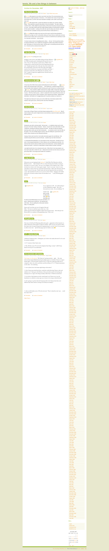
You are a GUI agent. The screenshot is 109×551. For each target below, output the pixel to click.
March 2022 (71, 201)
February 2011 (72, 408)
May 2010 (71, 423)
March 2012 (71, 386)
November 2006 (72, 494)
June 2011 (71, 402)
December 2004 (72, 508)
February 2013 (72, 368)
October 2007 (72, 476)
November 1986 (72, 516)
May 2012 (71, 383)
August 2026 (72, 111)
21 (74, 540)
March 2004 (71, 511)
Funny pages (79, 39)
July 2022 (71, 194)
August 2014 (72, 337)
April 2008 (71, 466)
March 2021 (71, 221)
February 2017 (72, 287)
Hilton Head (52, 13)
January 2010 (72, 430)
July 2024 (71, 154)
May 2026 (71, 116)
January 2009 (72, 450)
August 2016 (72, 297)
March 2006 (71, 504)
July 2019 (71, 251)
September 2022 (72, 191)
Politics (50, 255)
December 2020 (72, 226)
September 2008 (72, 457)
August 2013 (72, 358)
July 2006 (71, 499)
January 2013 (72, 369)
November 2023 (72, 167)
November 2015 (72, 312)
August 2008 (72, 459)
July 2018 (71, 265)
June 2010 (71, 422)
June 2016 (71, 300)
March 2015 (71, 326)
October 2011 (72, 395)
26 (72, 542)
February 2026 (72, 122)
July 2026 (71, 113)
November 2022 (72, 187)
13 (73, 538)
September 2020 (72, 231)
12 (72, 538)
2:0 (26, 121)
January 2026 (72, 123)
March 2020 (71, 240)
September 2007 (72, 477)
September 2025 (72, 130)
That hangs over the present (30, 258)
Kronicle (71, 64)
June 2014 (71, 341)
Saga (44, 53)
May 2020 (71, 238)
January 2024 (72, 164)
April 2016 (71, 304)
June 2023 (71, 176)
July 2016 (71, 299)
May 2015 (71, 322)
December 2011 (72, 391)
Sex (70, 45)
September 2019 (72, 248)
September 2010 (72, 417)
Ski (70, 76)
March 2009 (71, 447)
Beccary (78, 548)
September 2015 (72, 316)
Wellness (71, 86)
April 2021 (71, 219)
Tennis (70, 24)
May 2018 (71, 268)
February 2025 (72, 142)
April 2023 (71, 179)
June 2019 (71, 253)
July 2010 (71, 420)
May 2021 (71, 218)
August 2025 (72, 132)
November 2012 (72, 373)
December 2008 (72, 452)
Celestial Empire (72, 55)
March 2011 (71, 407)
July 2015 (71, 319)
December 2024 (72, 145)
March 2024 (71, 160)
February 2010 (72, 428)
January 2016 (72, 309)
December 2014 (72, 331)
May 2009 (71, 444)
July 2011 (71, 400)
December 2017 (72, 273)
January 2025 (72, 143)
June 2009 (71, 442)
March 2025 (71, 140)
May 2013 (71, 363)
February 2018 (72, 272)
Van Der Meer (29, 52)
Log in (70, 523)
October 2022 (72, 189)
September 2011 (72, 396)
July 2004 (71, 509)
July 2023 (71, 174)
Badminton (71, 52)
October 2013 (72, 354)
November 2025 (72, 127)
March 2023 (71, 181)
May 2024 (71, 157)
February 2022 (72, 202)
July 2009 (71, 440)
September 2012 (72, 376)
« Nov (70, 545)
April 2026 (71, 118)
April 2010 (71, 425)
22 (76, 540)
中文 (70, 87)
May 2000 (71, 514)
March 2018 (71, 270)
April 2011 (71, 405)
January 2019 (72, 258)
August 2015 (72, 317)
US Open (72, 46)
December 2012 (72, 371)
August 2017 (72, 278)
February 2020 (72, 241)
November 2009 (72, 434)
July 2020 (71, 235)
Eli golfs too (29, 218)
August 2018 (72, 263)
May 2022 (71, 197)
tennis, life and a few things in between (39, 4)
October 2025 (72, 128)
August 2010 (72, 418)
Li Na (83, 41)
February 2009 (72, 449)
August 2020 (72, 233)
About (70, 21)
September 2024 (72, 150)
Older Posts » (27, 298)
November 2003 (72, 513)
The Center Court (31, 12)
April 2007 (71, 486)
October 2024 (72, 149)
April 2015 (71, 324)
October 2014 (72, 334)
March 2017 (71, 285)
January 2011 (72, 410)
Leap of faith (29, 158)
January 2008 (72, 471)
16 (77, 538)
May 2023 (71, 177)
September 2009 (72, 437)
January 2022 (72, 204)
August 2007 (72, 479)
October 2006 (72, 496)
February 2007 (72, 489)
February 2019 (72, 256)
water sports (72, 84)
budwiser (43, 162)
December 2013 (72, 351)
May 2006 (71, 503)
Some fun (71, 77)
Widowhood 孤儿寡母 (32, 80)
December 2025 (72, 125)
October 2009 (72, 435)
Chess (74, 39)
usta (78, 46)
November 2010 (72, 413)
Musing (70, 65)
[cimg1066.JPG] (28, 56)
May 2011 (71, 403)
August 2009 (72, 439)
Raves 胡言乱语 (72, 33)
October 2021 (72, 209)
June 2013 (71, 361)
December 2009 (72, 432)
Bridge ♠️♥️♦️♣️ (73, 54)
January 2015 (72, 329)
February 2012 (72, 388)
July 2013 (71, 359)
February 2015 (72, 327)
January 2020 (72, 243)
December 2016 (72, 290)
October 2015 (72, 314)
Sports (44, 13)
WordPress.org (72, 528)
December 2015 (72, 310)
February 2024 (72, 162)
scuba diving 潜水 (73, 74)
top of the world (56, 111)
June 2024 (71, 155)
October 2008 (72, 455)
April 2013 (71, 364)
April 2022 (71, 199)
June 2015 (71, 321)
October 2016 (72, 294)
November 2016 (72, 292)
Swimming (71, 23)
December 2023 (72, 165)
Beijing (71, 39)
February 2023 (72, 182)
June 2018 (71, 267)
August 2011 (72, 398)
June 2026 (71, 115)
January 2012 (72, 390)
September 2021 (72, 211)
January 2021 (72, 224)
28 (74, 542)
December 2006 (72, 493)
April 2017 (71, 283)
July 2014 (71, 339)
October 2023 (72, 169)
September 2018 (72, 262)
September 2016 (72, 295)
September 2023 (72, 170)
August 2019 (72, 250)
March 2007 (71, 488)
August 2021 (72, 213)
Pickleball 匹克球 (72, 67)
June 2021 (71, 216)
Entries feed (71, 525)
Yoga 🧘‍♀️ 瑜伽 (72, 28)
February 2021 (72, 223)
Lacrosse (78, 41)
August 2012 (72, 378)
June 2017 (71, 280)
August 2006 (72, 498)
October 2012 (72, 374)
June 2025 (71, 135)
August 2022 (72, 192)
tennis (56, 13)
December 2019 (72, 245)
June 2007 (71, 482)
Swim (70, 81)
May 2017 (71, 282)
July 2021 (71, 214)
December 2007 (72, 472)
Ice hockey (71, 62)
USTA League (72, 26)
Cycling (70, 57)
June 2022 (71, 196)
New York (72, 43)
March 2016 (71, 305)
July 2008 (71, 461)
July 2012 (71, 380)
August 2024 (72, 152)
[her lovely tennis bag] (27, 33)
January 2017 (72, 288)
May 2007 (71, 484)
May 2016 (71, 302)
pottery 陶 (71, 69)
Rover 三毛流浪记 (73, 35)
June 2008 (71, 462)
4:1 (26, 181)
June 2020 (71, 236)
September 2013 (72, 356)
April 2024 (71, 159)
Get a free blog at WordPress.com (59, 548)
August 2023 (72, 172)
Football (71, 59)
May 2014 (71, 342)
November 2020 (72, 228)
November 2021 (72, 208)
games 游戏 (71, 60)
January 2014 (72, 349)
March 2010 (71, 427)
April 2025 (71, 138)
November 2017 (72, 275)
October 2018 (72, 260)
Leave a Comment (38, 48)
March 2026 (71, 120)
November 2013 (72, 353)
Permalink (27, 48)
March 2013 (71, 366)
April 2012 (71, 385)
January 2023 (72, 184)
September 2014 (72, 336)
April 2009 (71, 445)
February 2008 (72, 469)
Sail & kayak (72, 72)
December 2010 (72, 412)
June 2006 (71, 501)
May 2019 (71, 255)
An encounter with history (34, 254)
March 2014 (71, 346)
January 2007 (72, 491)
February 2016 (72, 307)
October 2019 (72, 246)
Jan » (73, 545)
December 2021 (72, 206)
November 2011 (72, 393)
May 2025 (71, 137)
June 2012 (71, 381)
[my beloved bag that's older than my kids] (27, 22)
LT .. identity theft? (31, 234)
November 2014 (72, 332)
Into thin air (29, 107)
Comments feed (72, 527)
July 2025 (71, 133)
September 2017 (72, 277)
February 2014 (72, 348)
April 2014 (71, 344)
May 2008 (71, 464)
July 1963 (71, 518)
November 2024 (72, 147)
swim (73, 45)
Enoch (70, 93)
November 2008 (72, 454)
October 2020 (72, 229)
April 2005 (71, 506)
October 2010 (72, 415)
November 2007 (72, 474)
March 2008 (71, 467)
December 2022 (72, 186)
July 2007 (71, 481)
